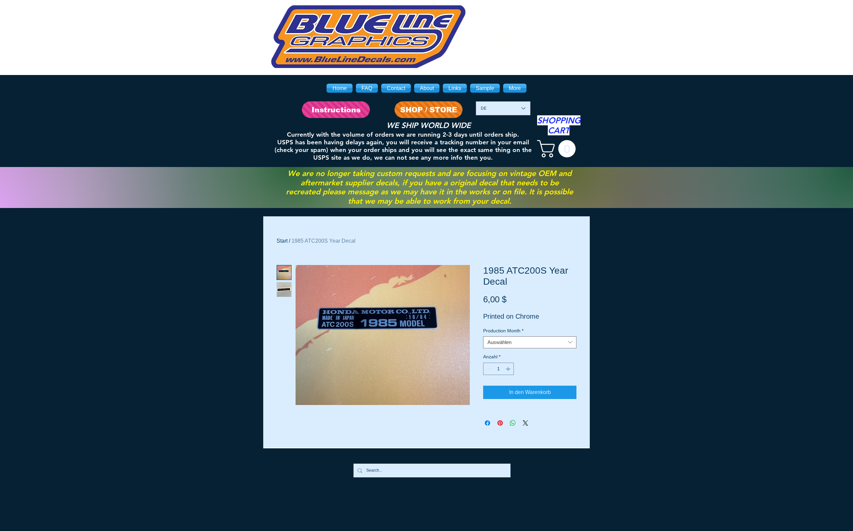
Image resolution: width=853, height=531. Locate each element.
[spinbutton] (498, 369)
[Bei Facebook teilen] (487, 423)
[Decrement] (488, 369)
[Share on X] (525, 423)
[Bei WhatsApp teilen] (513, 423)
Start (282, 241)
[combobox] (529, 342)
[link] (558, 148)
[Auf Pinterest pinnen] (500, 423)
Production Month (503, 330)
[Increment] (508, 369)
